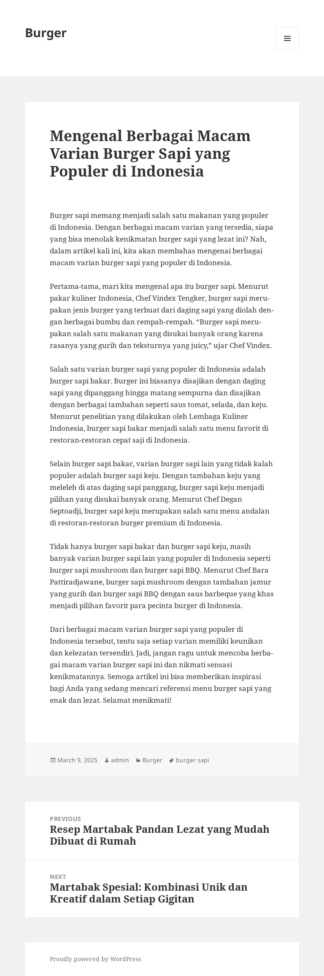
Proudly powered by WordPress (95, 959)
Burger (46, 32)
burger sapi (192, 760)
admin (120, 760)
